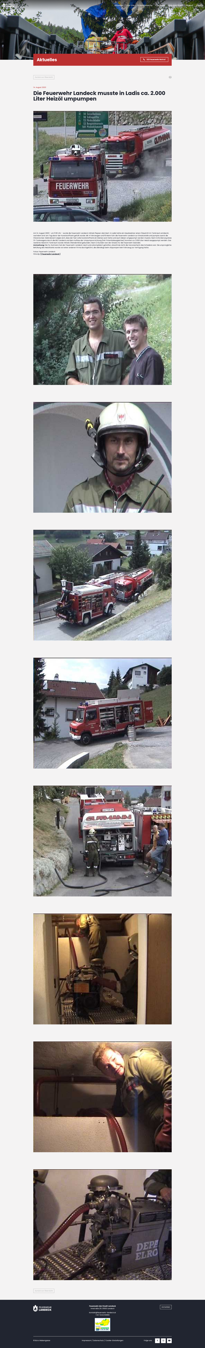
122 (156, 59)
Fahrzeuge (160, 5)
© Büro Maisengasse (41, 1340)
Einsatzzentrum (175, 5)
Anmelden (165, 1307)
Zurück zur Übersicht (44, 77)
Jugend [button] (189, 5)
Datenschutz (98, 1340)
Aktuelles (118, 5)
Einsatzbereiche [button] (144, 5)
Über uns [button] (130, 5)
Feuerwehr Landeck (11, 5)
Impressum (86, 1340)
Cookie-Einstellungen (114, 1340)
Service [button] (199, 5)
